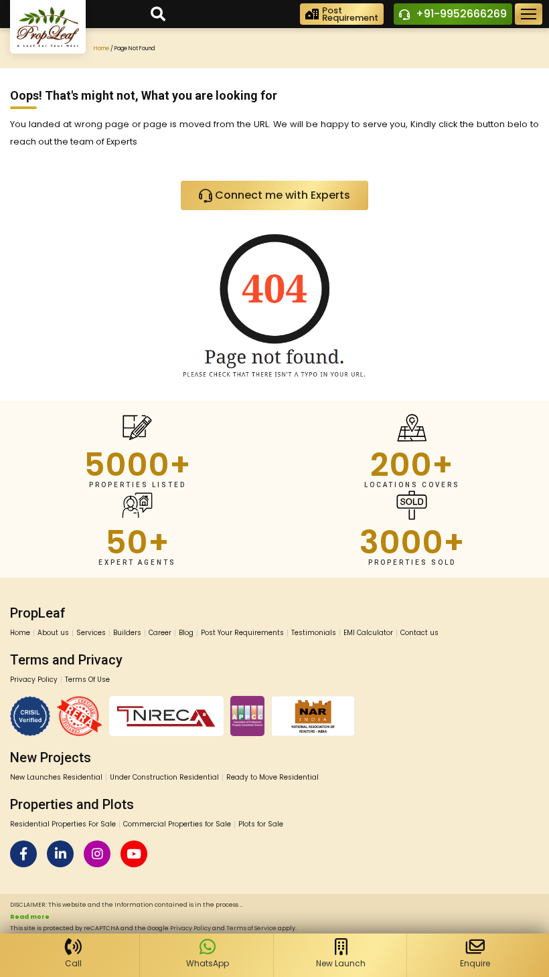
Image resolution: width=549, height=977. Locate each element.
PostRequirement (350, 14)
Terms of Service (251, 928)
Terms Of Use (87, 680)
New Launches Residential (56, 777)
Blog (186, 633)
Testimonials (313, 633)
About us (53, 633)
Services (91, 633)
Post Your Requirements (242, 633)
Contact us (419, 633)
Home (101, 48)
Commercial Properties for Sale (177, 824)
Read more (30, 917)
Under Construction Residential (164, 777)
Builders (127, 633)
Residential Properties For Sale (63, 824)
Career (160, 633)
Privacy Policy (34, 680)
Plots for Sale (260, 824)
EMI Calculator (368, 633)
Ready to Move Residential (272, 777)
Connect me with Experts (281, 195)
